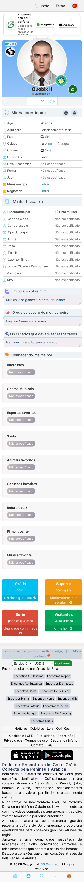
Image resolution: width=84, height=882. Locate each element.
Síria (48, 136)
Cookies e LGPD (21, 736)
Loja (50, 728)
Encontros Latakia (27, 706)
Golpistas (37, 728)
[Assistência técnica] (69, 876)
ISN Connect (50, 864)
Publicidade (46, 736)
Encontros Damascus (59, 683)
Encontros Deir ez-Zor (54, 691)
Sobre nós (65, 736)
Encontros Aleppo (58, 676)
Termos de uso (36, 740)
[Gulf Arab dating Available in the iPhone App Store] (26, 752)
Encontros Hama (18, 698)
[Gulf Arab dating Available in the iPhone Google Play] (57, 752)
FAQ (49, 745)
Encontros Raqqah (25, 713)
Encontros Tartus (42, 721)
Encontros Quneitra (55, 706)
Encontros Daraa (26, 691)
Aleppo (50, 144)
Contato (37, 745)
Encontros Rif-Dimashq (56, 713)
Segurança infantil (64, 740)
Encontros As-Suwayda (26, 683)
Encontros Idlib (67, 698)
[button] (5, 5)
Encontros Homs (43, 698)
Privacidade (13, 740)
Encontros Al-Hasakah (28, 676)
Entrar (60, 6)
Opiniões (63, 728)
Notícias (20, 728)
